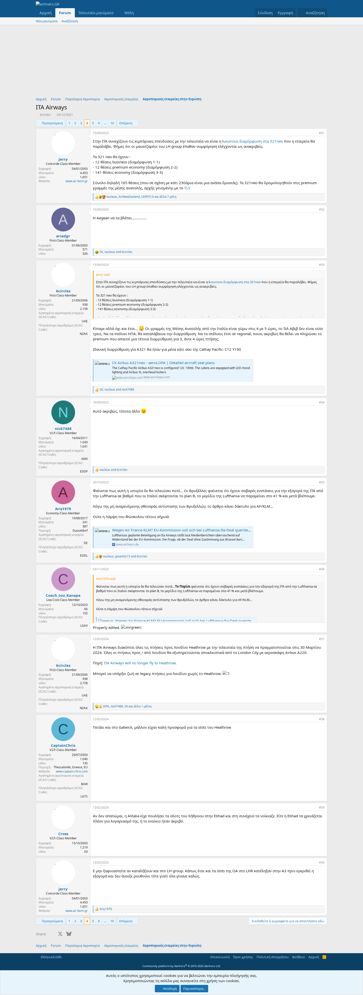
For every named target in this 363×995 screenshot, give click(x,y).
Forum (65, 12)
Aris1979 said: (106, 578)
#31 (321, 133)
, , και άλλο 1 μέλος (127, 706)
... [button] (105, 123)
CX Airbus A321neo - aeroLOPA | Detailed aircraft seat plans (163, 362)
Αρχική (46, 12)
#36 (321, 569)
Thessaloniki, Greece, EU (71, 767)
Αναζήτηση (69, 21)
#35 (321, 482)
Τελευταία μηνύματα (96, 12)
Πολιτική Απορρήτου (273, 957)
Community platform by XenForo (181, 966)
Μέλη (129, 12)
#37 (321, 639)
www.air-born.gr (76, 181)
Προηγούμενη (52, 123)
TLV (187, 187)
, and (116, 252)
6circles (45, 114)
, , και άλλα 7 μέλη (141, 197)
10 (112, 123)
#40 (321, 862)
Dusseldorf (80, 530)
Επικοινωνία (220, 957)
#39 (321, 807)
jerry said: (103, 274)
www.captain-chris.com (72, 771)
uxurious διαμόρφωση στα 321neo (253, 141)
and (113, 470)
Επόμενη (125, 123)
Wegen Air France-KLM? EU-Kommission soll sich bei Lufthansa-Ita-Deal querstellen (183, 529)
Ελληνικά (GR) (50, 957)
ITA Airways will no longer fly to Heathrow (140, 662)
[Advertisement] (181, 62)
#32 (321, 209)
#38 (321, 719)
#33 (321, 265)
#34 (321, 402)
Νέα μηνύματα (47, 21)
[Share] (314, 133)
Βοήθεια (298, 957)
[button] (117, 12)
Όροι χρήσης (243, 957)
